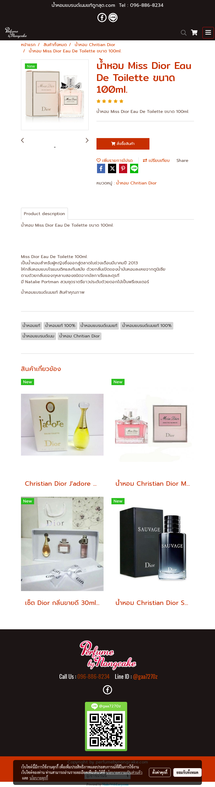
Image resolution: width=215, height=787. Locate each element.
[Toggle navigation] (208, 33)
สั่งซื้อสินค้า (125, 143)
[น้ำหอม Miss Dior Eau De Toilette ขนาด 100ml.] (54, 95)
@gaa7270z (145, 676)
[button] (182, 33)
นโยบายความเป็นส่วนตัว (124, 772)
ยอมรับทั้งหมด (187, 772)
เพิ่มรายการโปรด (117, 160)
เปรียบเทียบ (158, 160)
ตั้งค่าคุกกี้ (159, 772)
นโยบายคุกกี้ (39, 777)
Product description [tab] (44, 214)
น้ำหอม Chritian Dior (136, 183)
